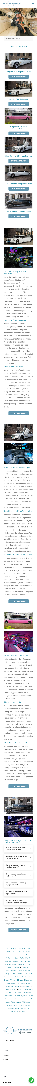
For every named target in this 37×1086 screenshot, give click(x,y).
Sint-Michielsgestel (20, 996)
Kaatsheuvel (11, 983)
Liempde (27, 961)
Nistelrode (9, 958)
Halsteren (21, 955)
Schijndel (24, 983)
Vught (15, 1005)
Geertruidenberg (11, 971)
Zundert (23, 1012)
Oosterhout (18, 993)
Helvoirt (9, 1005)
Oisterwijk (9, 993)
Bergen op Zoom (10, 955)
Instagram (6, 1059)
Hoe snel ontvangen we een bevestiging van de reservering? (16, 901)
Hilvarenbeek (28, 980)
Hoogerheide (19, 1008)
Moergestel (29, 989)
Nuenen (6, 989)
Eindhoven (16, 967)
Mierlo (13, 974)
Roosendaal (8, 996)
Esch (21, 961)
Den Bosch (26, 949)
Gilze (25, 974)
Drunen (6, 980)
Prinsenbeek (8, 964)
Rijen (30, 974)
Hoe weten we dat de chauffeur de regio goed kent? (17, 893)
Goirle (6, 977)
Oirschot (14, 989)
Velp (11, 977)
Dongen (28, 964)
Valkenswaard (16, 1002)
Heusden (21, 952)
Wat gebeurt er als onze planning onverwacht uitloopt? (16, 857)
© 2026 (5, 1040)
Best (16, 958)
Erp (18, 983)
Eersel (9, 967)
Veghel (17, 986)
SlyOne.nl (11, 1040)
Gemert (19, 974)
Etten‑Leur (25, 967)
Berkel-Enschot (18, 999)
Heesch (28, 955)
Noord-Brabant (11, 949)
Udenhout (28, 999)
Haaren (20, 989)
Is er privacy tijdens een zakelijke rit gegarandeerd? (16, 884)
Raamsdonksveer (24, 971)
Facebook (6, 1056)
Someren (8, 999)
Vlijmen (12, 980)
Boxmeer (8, 961)
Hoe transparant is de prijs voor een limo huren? (16, 875)
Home (8, 39)
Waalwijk (10, 1008)
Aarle (22, 958)
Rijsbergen (15, 1012)
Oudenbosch (19, 977)
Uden (8, 1002)
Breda (14, 952)
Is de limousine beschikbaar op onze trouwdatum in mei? (16, 848)
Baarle (28, 952)
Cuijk (16, 964)
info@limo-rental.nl (9, 1082)
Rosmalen (28, 977)
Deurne (21, 964)
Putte (27, 1008)
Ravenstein (27, 993)
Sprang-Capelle (24, 1005)
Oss (19, 949)
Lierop (31, 996)
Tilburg (8, 952)
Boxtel (15, 961)
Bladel (27, 958)
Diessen (20, 980)
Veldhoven (26, 1002)
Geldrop (6, 974)
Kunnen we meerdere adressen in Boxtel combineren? (16, 866)
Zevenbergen (25, 986)
